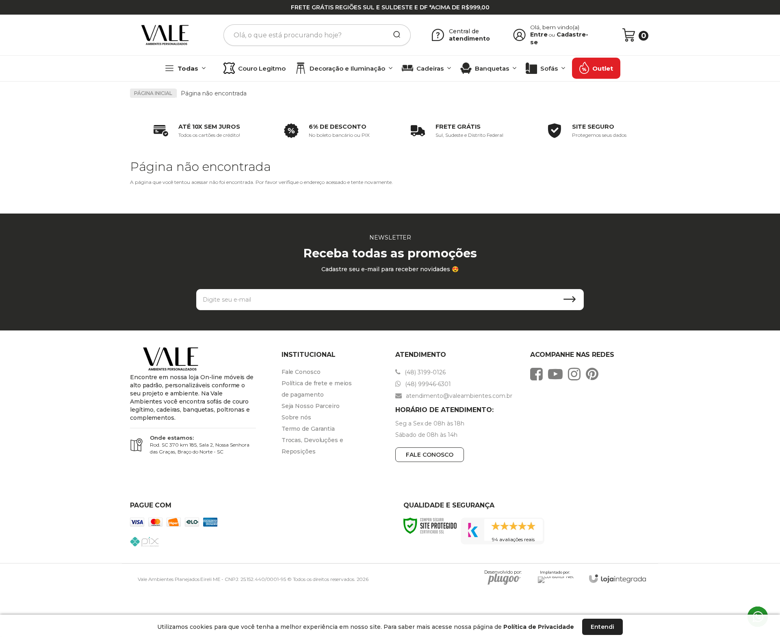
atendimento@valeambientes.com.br (458, 395)
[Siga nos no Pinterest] (594, 374)
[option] (195, 131)
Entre (539, 34)
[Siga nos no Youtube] (557, 374)
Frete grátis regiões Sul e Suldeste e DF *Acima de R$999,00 (390, 7)
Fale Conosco (301, 372)
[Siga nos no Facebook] (538, 374)
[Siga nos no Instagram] (576, 374)
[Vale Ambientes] (165, 35)
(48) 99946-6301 (427, 384)
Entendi (602, 626)
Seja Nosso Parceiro (311, 406)
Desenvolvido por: (503, 573)
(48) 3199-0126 (424, 372)
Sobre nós (296, 417)
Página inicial (153, 93)
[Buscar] (394, 35)
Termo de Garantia (308, 428)
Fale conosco (429, 454)
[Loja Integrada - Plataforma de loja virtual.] (617, 578)
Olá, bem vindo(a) (555, 27)
